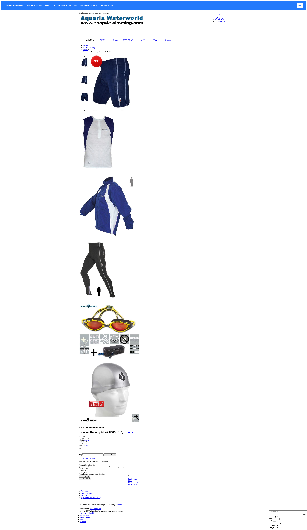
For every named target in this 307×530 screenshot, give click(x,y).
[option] (85, 66)
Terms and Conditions (88, 513)
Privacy (83, 519)
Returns (83, 522)
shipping (86, 440)
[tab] (86, 458)
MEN (130, 481)
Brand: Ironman (132, 479)
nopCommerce (95, 509)
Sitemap (84, 500)
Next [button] (85, 111)
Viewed (84, 495)
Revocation (84, 515)
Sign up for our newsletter (90, 498)
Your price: (82, 438)
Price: (80, 436)
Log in (217, 17)
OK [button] (299, 5)
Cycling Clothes (132, 484)
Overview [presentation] (86, 458)
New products (86, 493)
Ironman (129, 432)
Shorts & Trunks (133, 483)
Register (218, 15)
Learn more (108, 5)
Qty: (80, 455)
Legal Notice (85, 517)
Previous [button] (85, 56)
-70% (95, 61)
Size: (80, 449)
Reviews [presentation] (92, 458)
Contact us (85, 491)
